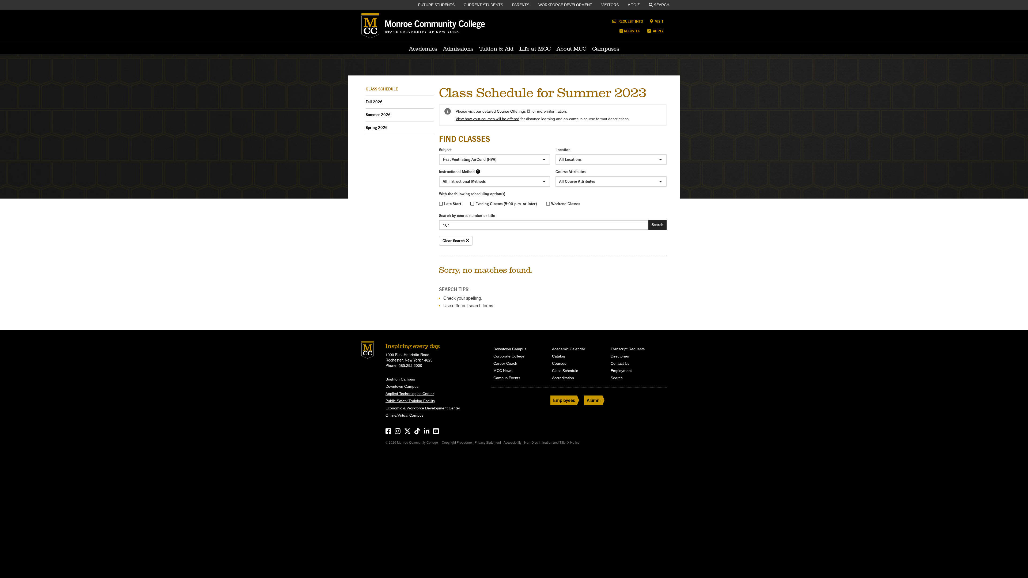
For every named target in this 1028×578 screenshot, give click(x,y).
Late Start (452, 203)
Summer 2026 (378, 114)
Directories (620, 356)
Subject (445, 149)
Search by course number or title (467, 215)
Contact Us (620, 363)
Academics (423, 48)
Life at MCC (535, 48)
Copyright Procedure (457, 442)
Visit (659, 21)
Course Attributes (570, 171)
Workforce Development (565, 5)
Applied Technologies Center (410, 393)
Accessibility (512, 442)
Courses (559, 363)
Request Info (630, 21)
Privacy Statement (488, 442)
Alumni (593, 400)
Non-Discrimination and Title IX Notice (552, 442)
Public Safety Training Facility (410, 401)
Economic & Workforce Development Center (423, 408)
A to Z (634, 5)
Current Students (483, 5)
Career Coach (505, 363)
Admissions (458, 48)
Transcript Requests (628, 349)
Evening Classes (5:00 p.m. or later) (506, 203)
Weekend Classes (565, 203)
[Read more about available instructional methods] (478, 171)
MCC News (502, 370)
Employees (564, 400)
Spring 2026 (377, 127)
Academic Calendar (568, 349)
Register (632, 31)
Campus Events (506, 378)
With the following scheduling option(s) (472, 193)
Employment (621, 370)
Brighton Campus (400, 379)
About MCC (571, 48)
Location (562, 149)
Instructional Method (457, 171)
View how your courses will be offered (487, 119)
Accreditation (563, 378)
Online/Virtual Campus (405, 415)
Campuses (605, 48)
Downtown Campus (402, 386)
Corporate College (508, 356)
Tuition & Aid (496, 48)
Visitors (610, 5)
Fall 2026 (374, 101)
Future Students (436, 5)
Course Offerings (513, 111)
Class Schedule (382, 89)
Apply (658, 31)
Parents (520, 5)
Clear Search (454, 240)
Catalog (558, 356)
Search (661, 5)
